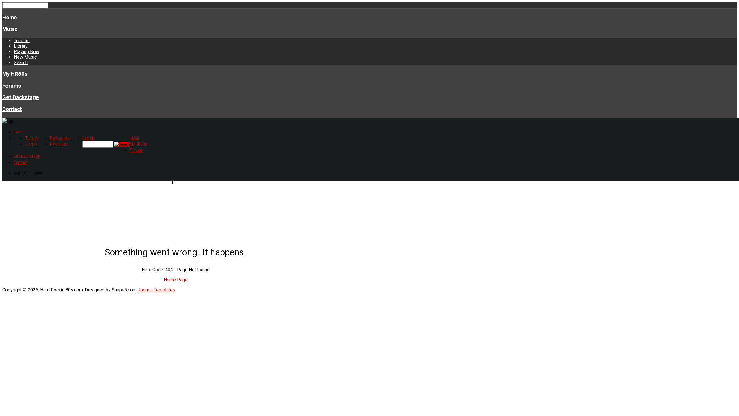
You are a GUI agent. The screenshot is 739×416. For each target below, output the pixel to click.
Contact (12, 109)
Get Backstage (20, 97)
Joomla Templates (156, 290)
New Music (25, 57)
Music (9, 29)
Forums (11, 86)
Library (21, 46)
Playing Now (26, 51)
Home (9, 17)
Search (21, 62)
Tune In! (22, 40)
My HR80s (14, 74)
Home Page (176, 280)
